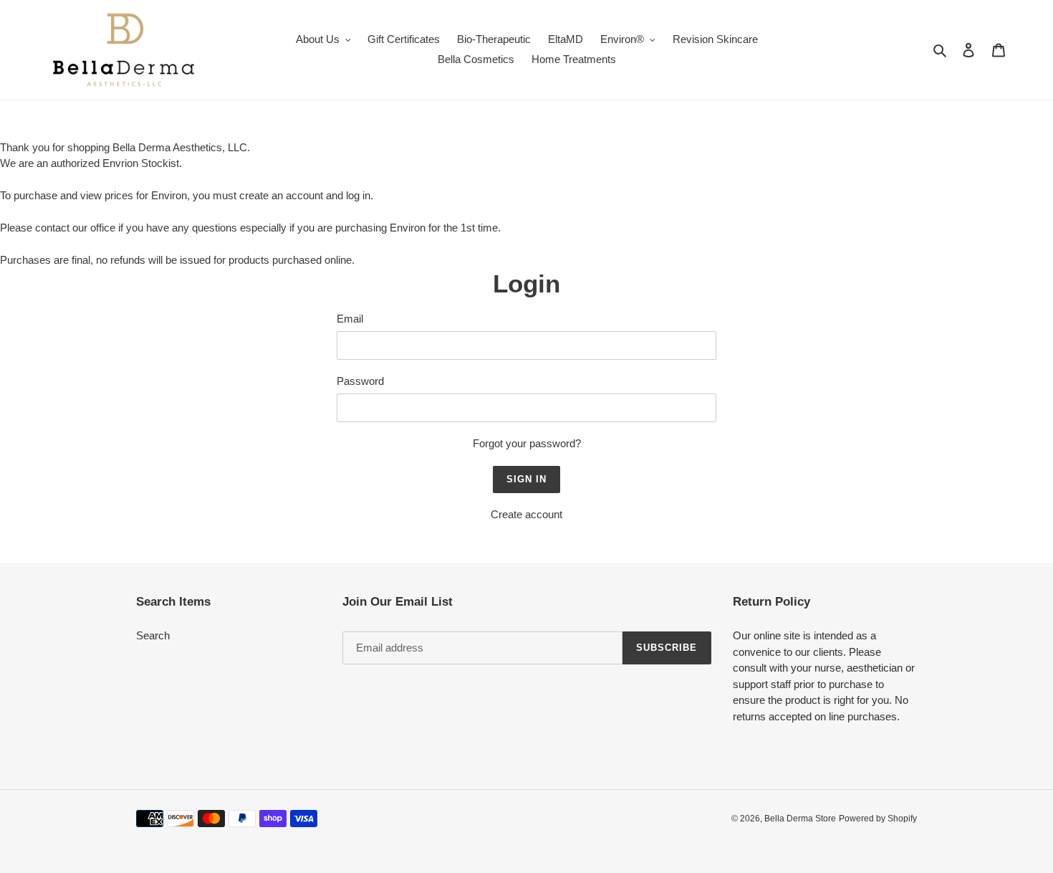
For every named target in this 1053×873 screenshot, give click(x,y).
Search (153, 635)
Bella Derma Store (800, 819)
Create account (526, 514)
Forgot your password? (527, 443)
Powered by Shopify (878, 819)
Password (360, 381)
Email (350, 319)
